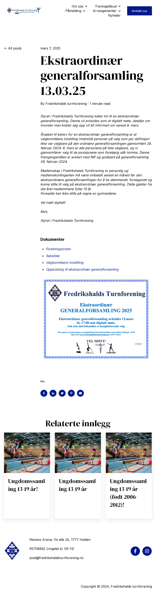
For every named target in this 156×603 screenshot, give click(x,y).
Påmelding (73, 11)
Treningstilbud (106, 6)
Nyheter (114, 15)
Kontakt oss (139, 11)
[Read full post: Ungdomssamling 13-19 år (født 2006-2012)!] (129, 453)
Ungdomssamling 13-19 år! (26, 485)
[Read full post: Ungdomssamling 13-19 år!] (27, 453)
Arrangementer (105, 11)
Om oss (77, 6)
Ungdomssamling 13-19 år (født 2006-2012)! (128, 493)
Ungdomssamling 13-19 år (77, 485)
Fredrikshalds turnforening (66, 104)
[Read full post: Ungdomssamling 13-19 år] (78, 453)
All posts (15, 48)
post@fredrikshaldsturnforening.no (56, 558)
